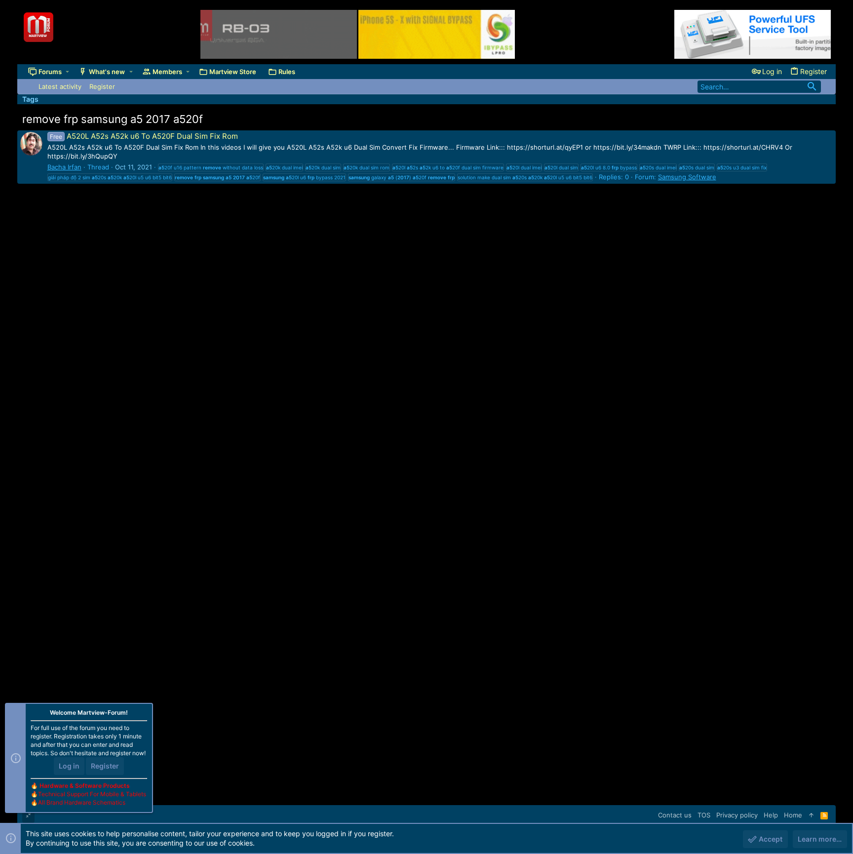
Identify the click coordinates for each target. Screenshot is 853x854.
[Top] (811, 815)
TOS (704, 815)
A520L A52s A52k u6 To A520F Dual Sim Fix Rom (144, 136)
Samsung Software (687, 177)
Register (105, 766)
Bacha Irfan (64, 167)
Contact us (675, 815)
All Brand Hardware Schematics (81, 802)
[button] (67, 72)
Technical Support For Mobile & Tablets (92, 794)
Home (793, 815)
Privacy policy (737, 815)
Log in (69, 766)
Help (771, 815)
